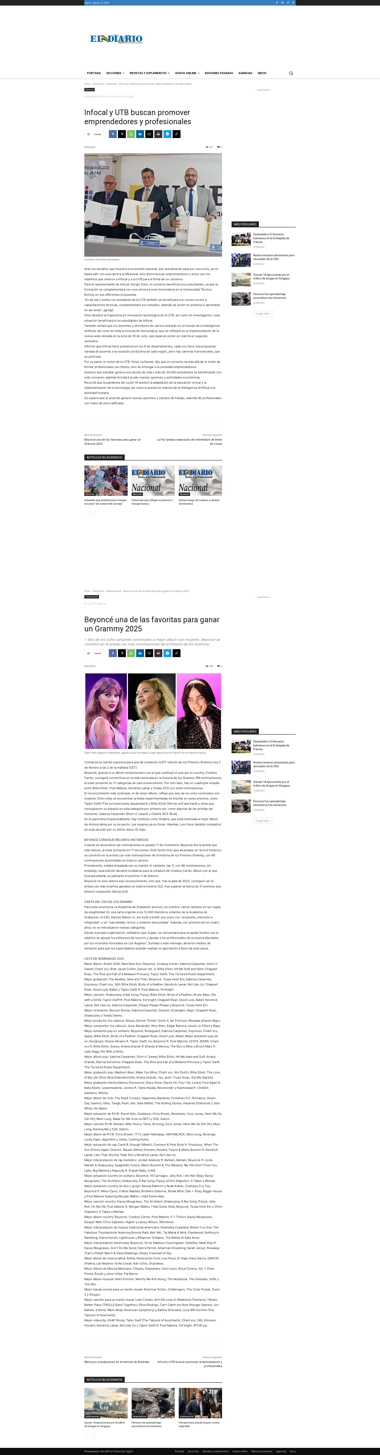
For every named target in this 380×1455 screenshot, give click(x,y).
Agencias (281, 1451)
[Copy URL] (176, 134)
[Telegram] (167, 134)
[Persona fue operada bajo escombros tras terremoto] (241, 299)
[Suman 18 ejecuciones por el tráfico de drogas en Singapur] (241, 279)
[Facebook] (277, 3)
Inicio (87, 84)
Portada (179, 1451)
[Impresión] (158, 134)
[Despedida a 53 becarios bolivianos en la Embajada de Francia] (241, 239)
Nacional (111, 84)
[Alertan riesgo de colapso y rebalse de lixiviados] (200, 481)
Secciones (98, 84)
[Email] (149, 134)
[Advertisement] (222, 39)
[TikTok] (288, 3)
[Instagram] (282, 3)
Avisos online (240, 1451)
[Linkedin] (140, 134)
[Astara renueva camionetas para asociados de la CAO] (241, 260)
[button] (291, 73)
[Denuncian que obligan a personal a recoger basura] (153, 481)
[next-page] (93, 513)
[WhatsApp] (131, 134)
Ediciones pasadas (261, 1451)
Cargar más (262, 313)
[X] (293, 3)
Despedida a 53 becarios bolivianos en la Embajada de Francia (271, 238)
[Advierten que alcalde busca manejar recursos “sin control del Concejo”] (106, 481)
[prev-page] (86, 513)
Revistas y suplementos (216, 1451)
